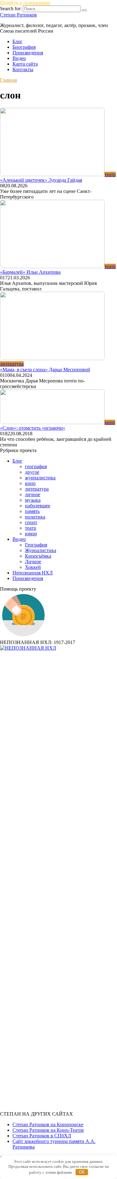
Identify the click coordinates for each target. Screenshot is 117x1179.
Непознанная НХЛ (32, 572)
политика (35, 516)
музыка (33, 500)
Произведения (27, 52)
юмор (31, 533)
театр (30, 528)
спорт (31, 522)
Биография (24, 47)
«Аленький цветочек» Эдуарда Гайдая (41, 180)
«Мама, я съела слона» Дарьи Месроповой (45, 369)
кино (30, 483)
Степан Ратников (18, 14)
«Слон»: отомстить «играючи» (32, 428)
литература (37, 488)
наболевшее (37, 505)
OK (82, 1172)
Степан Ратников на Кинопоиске (47, 1124)
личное (32, 494)
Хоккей (33, 567)
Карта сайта (25, 63)
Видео (19, 58)
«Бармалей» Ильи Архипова (30, 272)
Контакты (22, 69)
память (32, 511)
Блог (17, 41)
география (36, 466)
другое (32, 472)
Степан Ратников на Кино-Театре (48, 1130)
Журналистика (40, 550)
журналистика (40, 477)
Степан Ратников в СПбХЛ (41, 1135)
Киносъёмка (38, 556)
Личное (33, 561)
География (36, 544)
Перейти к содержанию (25, 2)
